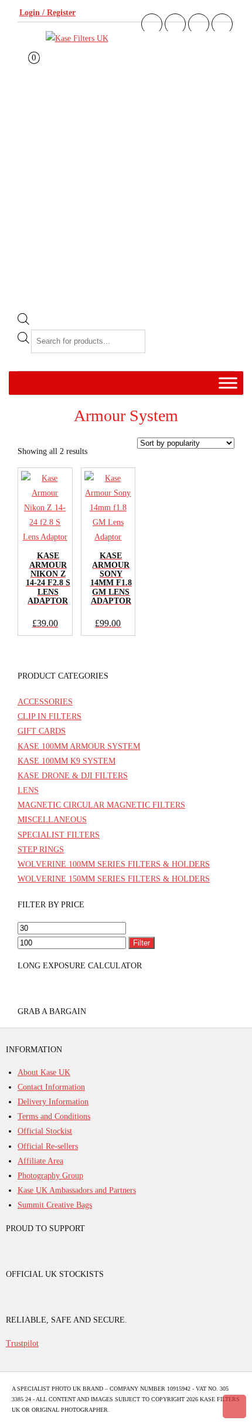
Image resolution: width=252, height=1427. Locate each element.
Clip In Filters (49, 716)
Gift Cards (42, 731)
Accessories (45, 701)
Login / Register (47, 12)
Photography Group (50, 1175)
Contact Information (51, 1087)
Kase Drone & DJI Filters (73, 775)
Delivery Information (53, 1101)
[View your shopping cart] (25, 69)
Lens (28, 790)
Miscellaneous (52, 819)
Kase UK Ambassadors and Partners (77, 1190)
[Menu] (228, 382)
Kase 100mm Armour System (79, 746)
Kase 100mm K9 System (66, 761)
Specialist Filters (59, 835)
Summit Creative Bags (55, 1205)
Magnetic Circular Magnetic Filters (101, 805)
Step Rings (41, 849)
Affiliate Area (40, 1161)
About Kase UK (44, 1072)
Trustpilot (22, 1343)
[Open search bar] (23, 322)
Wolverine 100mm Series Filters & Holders (114, 864)
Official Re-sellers (48, 1146)
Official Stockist (45, 1131)
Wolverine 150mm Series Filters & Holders (114, 878)
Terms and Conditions (54, 1116)
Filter (141, 942)
